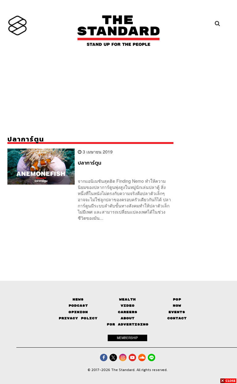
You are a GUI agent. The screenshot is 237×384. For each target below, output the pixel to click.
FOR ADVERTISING (127, 324)
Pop (177, 299)
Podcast (78, 305)
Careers (127, 312)
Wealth (127, 299)
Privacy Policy (78, 318)
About (128, 318)
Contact (177, 318)
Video (128, 305)
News (78, 299)
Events (176, 312)
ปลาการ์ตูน (89, 163)
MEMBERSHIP (127, 338)
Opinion (78, 312)
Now (177, 305)
